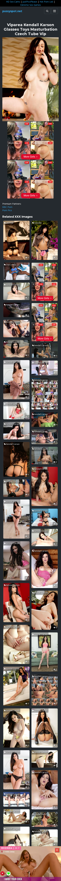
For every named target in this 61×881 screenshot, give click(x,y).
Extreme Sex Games (30, 4)
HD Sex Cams (13, 1)
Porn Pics (7, 210)
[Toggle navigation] (54, 11)
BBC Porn (7, 207)
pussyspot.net (12, 11)
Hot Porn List (46, 1)
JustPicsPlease (30, 1)
